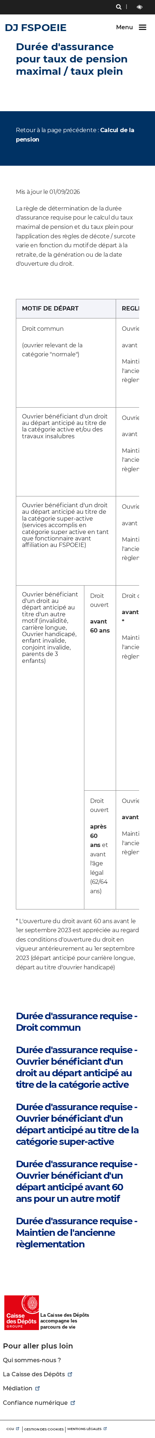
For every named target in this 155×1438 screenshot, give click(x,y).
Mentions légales (84, 1429)
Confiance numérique (35, 1402)
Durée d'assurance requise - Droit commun (76, 1021)
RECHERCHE (119, 8)
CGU (10, 1429)
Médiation (17, 1388)
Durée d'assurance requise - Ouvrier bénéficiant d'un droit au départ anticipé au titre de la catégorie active (76, 1067)
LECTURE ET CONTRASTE (139, 7)
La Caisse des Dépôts (34, 1374)
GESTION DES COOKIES (44, 1429)
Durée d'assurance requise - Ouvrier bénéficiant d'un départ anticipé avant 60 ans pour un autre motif (76, 1181)
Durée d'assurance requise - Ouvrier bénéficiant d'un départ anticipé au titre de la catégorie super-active (77, 1124)
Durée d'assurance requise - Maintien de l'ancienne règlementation (76, 1232)
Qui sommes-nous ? (32, 1360)
